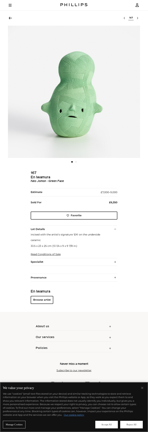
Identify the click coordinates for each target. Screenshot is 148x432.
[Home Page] (74, 5)
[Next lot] (137, 18)
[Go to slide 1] (72, 162)
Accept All (106, 424)
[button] (74, 92)
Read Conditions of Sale (46, 254)
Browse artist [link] (42, 299)
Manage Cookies (14, 424)
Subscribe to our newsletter (74, 370)
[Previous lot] (124, 18)
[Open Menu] (13, 5)
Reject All (131, 424)
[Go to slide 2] (76, 162)
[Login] (137, 5)
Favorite (76, 215)
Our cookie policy (74, 414)
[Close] (142, 388)
